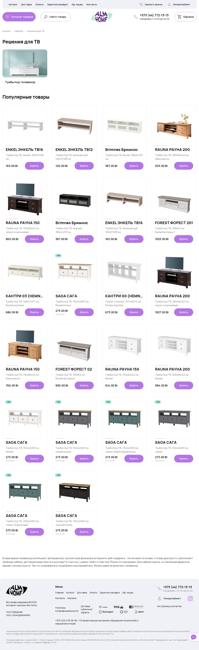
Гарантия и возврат (57, 4)
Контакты (91, 4)
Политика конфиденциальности (66, 609)
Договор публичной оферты (86, 609)
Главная (59, 592)
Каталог (13, 4)
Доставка (26, 4)
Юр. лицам (77, 4)
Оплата (39, 4)
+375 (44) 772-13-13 (154, 15)
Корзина (71, 598)
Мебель (19, 31)
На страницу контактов (169, 606)
